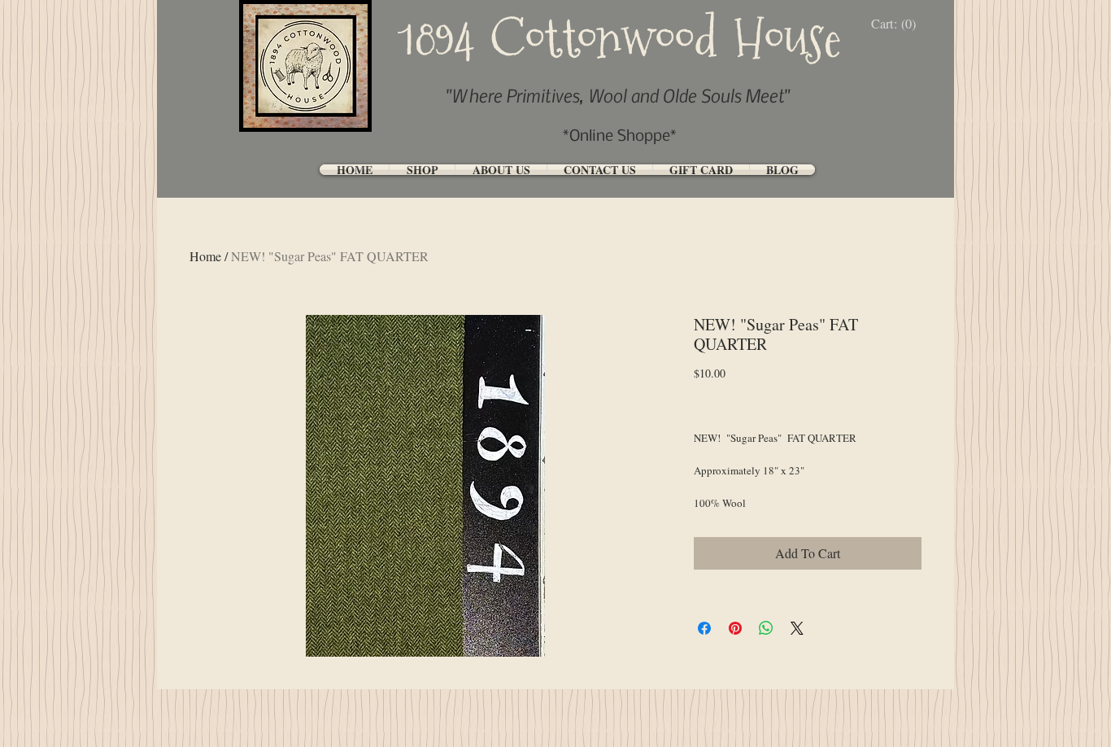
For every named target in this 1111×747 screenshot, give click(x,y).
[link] (897, 24)
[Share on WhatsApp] (766, 628)
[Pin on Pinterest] (735, 628)
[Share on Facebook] (704, 628)
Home (205, 255)
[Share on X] (797, 628)
